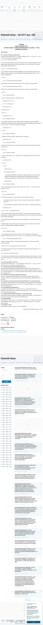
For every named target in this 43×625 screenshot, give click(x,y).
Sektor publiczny (14, 10)
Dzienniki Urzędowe (26, 39)
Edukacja (37, 10)
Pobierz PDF (3, 324)
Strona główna (3, 354)
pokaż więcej (27, 599)
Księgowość (3, 10)
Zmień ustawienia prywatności (22, 620)
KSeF (41, 10)
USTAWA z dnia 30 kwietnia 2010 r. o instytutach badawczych (14, 330)
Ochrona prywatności (10, 620)
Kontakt (15, 621)
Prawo (19, 10)
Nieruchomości (32, 10)
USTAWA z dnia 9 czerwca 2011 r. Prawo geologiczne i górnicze (15, 332)
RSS (11, 621)
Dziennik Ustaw (12, 39)
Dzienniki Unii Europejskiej (37, 39)
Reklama (21, 621)
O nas (3, 620)
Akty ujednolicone (4, 39)
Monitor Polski (18, 39)
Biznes (10, 10)
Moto (28, 10)
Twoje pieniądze (23, 10)
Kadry (7, 10)
